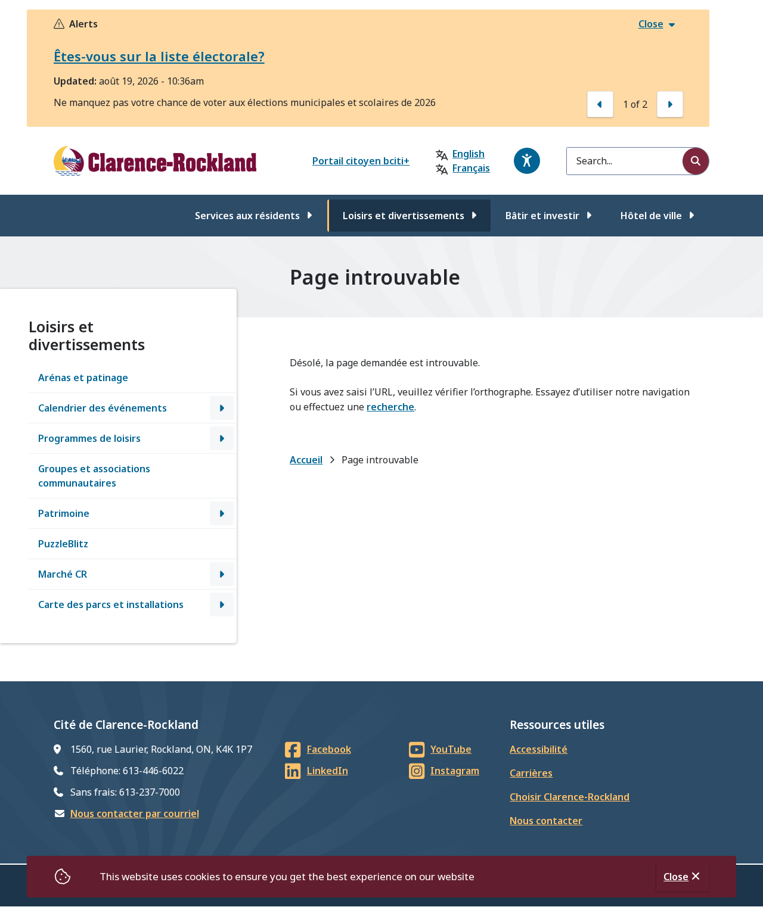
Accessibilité (538, 749)
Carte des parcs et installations (111, 604)
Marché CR (62, 574)
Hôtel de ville (651, 215)
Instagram (454, 770)
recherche (390, 406)
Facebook (329, 749)
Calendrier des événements (102, 407)
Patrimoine (63, 513)
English (468, 153)
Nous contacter (546, 820)
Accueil (306, 459)
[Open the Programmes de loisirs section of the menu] (222, 438)
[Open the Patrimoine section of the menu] (222, 513)
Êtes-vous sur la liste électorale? (159, 56)
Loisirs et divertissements (403, 215)
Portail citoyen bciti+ (361, 160)
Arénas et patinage (83, 377)
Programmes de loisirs (89, 438)
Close (675, 876)
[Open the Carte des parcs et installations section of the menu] (222, 604)
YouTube (451, 749)
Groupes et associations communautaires (94, 476)
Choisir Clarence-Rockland (569, 796)
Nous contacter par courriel (134, 813)
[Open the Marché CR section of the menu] (222, 574)
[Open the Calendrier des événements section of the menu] (222, 408)
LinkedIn (327, 770)
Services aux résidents (247, 215)
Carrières (531, 773)
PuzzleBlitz (63, 543)
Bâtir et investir (542, 215)
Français (471, 167)
